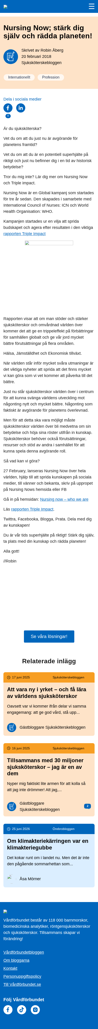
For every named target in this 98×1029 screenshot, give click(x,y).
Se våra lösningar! (49, 636)
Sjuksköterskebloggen (41, 62)
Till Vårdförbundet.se (22, 984)
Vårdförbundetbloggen (23, 952)
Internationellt (19, 77)
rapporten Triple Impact (24, 233)
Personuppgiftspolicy (22, 976)
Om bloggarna (16, 960)
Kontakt (10, 968)
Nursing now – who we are (64, 499)
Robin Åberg (52, 50)
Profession (50, 77)
